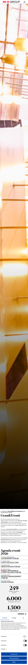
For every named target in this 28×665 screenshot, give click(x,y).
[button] (24, 2)
